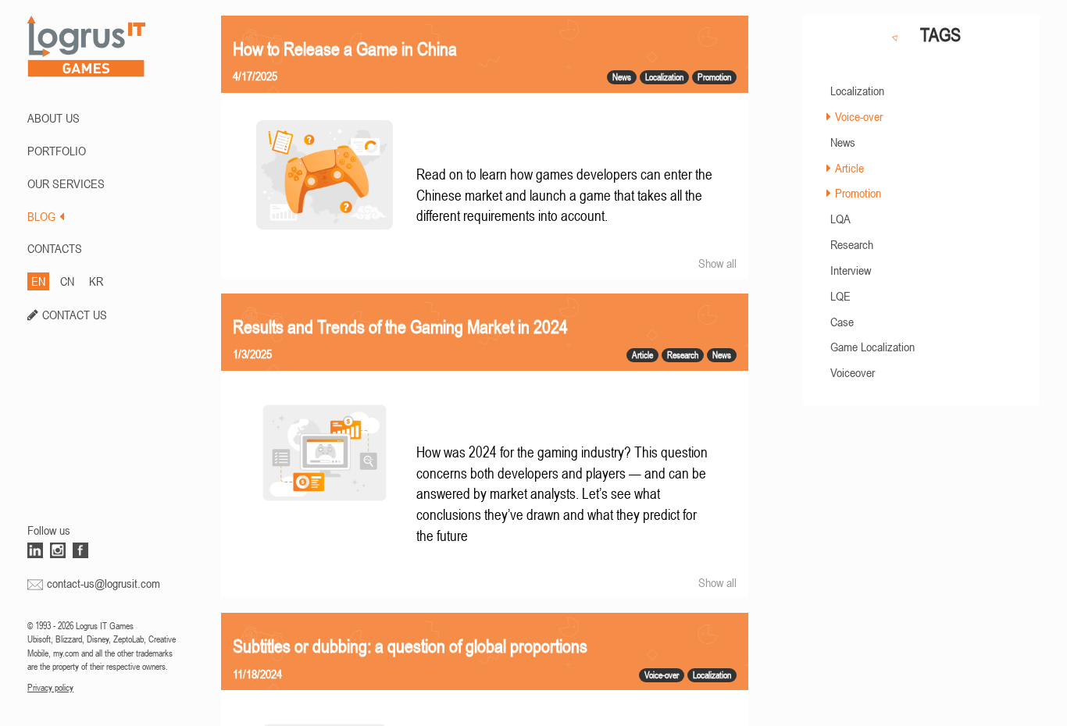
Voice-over (859, 116)
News (842, 142)
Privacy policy (50, 687)
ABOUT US (53, 118)
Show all (717, 263)
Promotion (858, 193)
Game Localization (872, 347)
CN (67, 281)
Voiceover (852, 372)
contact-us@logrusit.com (103, 583)
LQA (840, 219)
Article (849, 168)
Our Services (66, 183)
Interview (850, 270)
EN (38, 281)
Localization (857, 91)
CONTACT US (74, 315)
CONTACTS (54, 248)
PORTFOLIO (56, 151)
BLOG (41, 216)
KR (96, 281)
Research (851, 244)
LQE (840, 296)
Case (842, 322)
